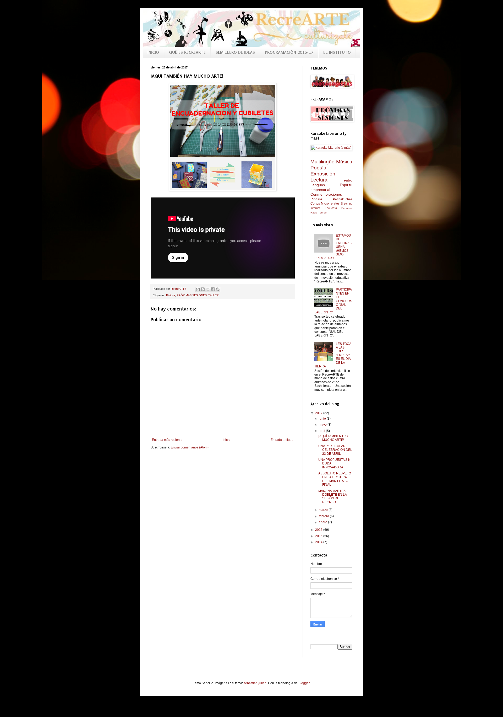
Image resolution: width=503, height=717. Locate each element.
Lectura (318, 180)
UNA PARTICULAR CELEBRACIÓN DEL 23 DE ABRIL (335, 450)
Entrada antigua (282, 440)
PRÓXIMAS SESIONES (192, 295)
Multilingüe (322, 161)
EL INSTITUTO (337, 52)
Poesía (318, 167)
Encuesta (331, 208)
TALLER (213, 295)
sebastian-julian (255, 683)
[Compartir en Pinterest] (217, 289)
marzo (324, 510)
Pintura (170, 295)
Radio (314, 212)
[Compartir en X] (207, 289)
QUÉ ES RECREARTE (187, 52)
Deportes (346, 208)
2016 (319, 530)
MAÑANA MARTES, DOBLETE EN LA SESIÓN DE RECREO (332, 496)
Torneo (322, 212)
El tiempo (346, 203)
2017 (319, 413)
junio (323, 418)
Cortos (315, 203)
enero (323, 522)
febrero (324, 516)
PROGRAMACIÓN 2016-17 (289, 52)
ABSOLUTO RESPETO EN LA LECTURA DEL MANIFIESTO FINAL (334, 479)
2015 (319, 536)
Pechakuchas (342, 199)
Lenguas (317, 185)
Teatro (347, 180)
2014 (319, 542)
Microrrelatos (330, 203)
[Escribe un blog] (202, 289)
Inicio (226, 440)
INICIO (153, 52)
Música (344, 161)
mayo (323, 424)
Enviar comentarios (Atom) (190, 447)
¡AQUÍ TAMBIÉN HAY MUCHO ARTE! (333, 438)
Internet (315, 208)
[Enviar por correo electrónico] (197, 289)
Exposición (322, 173)
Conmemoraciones (326, 194)
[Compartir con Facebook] (212, 289)
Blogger (303, 683)
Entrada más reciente (167, 440)
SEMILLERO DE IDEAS (235, 52)
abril (322, 431)
